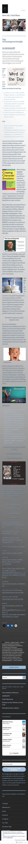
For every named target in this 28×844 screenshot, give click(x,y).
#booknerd (5, 645)
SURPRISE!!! (8, 48)
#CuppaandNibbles (7, 649)
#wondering (18, 655)
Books (4, 811)
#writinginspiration (7, 660)
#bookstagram (11, 645)
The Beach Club (7, 733)
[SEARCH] (24, 677)
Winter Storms (7, 745)
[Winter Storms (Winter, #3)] (23, 746)
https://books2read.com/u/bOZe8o (13, 592)
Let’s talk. (5, 823)
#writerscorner (16, 657)
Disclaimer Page (6, 826)
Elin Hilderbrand (7, 735)
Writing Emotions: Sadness (10, 708)
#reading (15, 652)
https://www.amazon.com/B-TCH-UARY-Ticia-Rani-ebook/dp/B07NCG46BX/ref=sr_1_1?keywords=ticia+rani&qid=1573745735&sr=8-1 (14, 573)
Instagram (5, 819)
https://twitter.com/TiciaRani (16, 546)
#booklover (17, 644)
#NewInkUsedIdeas (7, 652)
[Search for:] (12, 677)
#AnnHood (5, 644)
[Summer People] (23, 740)
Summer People (7, 739)
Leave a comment (17, 660)
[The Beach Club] (23, 734)
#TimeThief (5, 655)
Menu (23, 10)
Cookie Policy (10, 837)
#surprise (19, 654)
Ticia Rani (7, 642)
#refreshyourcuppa (7, 654)
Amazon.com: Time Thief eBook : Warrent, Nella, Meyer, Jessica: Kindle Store (13, 524)
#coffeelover (19, 645)
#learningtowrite (6, 650)
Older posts (14, 667)
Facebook (5, 815)
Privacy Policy (6, 830)
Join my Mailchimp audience (14, 769)
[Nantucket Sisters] (23, 723)
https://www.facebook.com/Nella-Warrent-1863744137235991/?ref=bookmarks (12, 562)
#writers (10, 657)
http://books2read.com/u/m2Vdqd (12, 599)
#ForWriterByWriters (17, 649)
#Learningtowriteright (16, 650)
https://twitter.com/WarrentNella (12, 553)
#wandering (12, 655)
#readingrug (21, 652)
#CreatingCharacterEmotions (9, 647)
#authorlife (11, 644)
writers (22, 642)
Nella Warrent (6, 807)
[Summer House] (23, 729)
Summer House (7, 727)
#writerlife (5, 657)
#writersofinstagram (7, 659)
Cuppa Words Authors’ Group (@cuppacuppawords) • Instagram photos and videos (12, 540)
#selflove (14, 654)
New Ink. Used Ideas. (11, 15)
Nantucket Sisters (8, 722)
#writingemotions (17, 659)
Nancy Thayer (6, 723)
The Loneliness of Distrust (10, 692)
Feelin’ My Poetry (7, 699)
